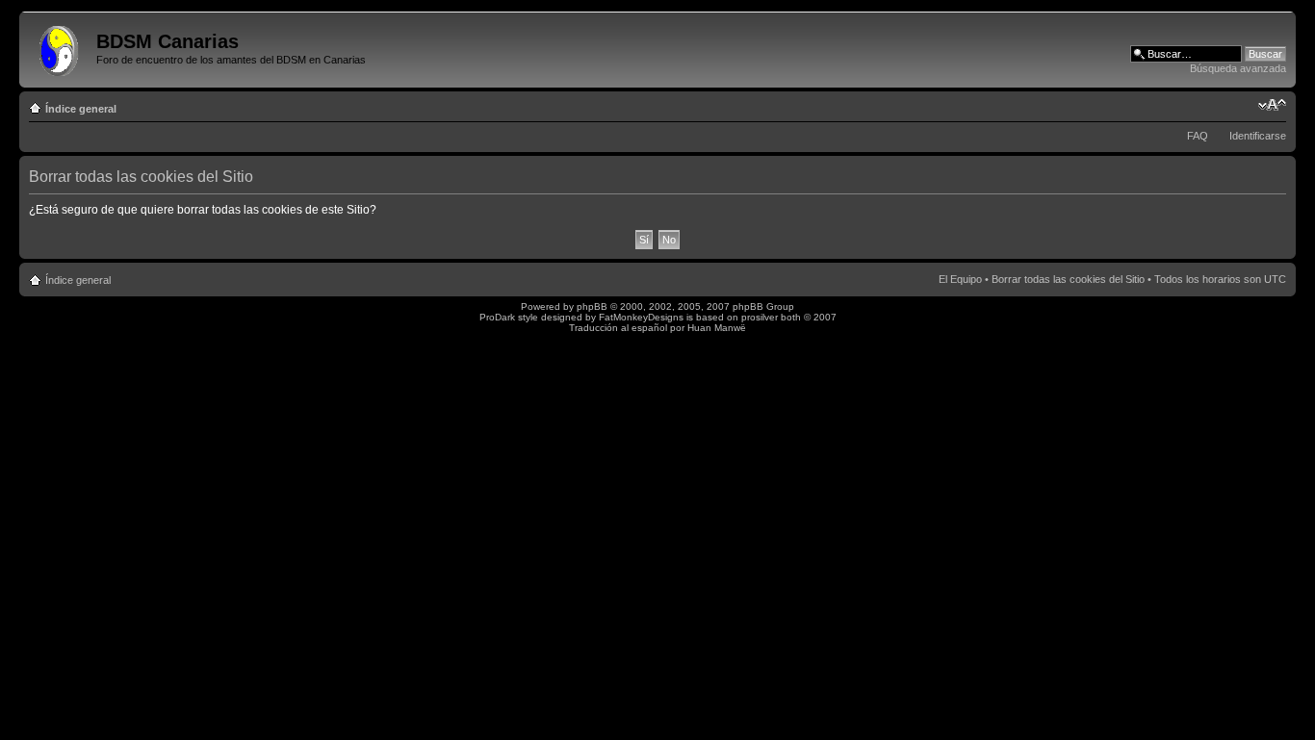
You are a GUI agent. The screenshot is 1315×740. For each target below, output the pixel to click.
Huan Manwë (716, 327)
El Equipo (960, 279)
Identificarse (1257, 135)
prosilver (759, 317)
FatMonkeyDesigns (641, 317)
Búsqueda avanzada (1238, 68)
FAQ (1197, 135)
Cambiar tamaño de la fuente (1272, 105)
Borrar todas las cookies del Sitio (1068, 279)
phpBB (592, 306)
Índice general (80, 109)
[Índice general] (60, 47)
